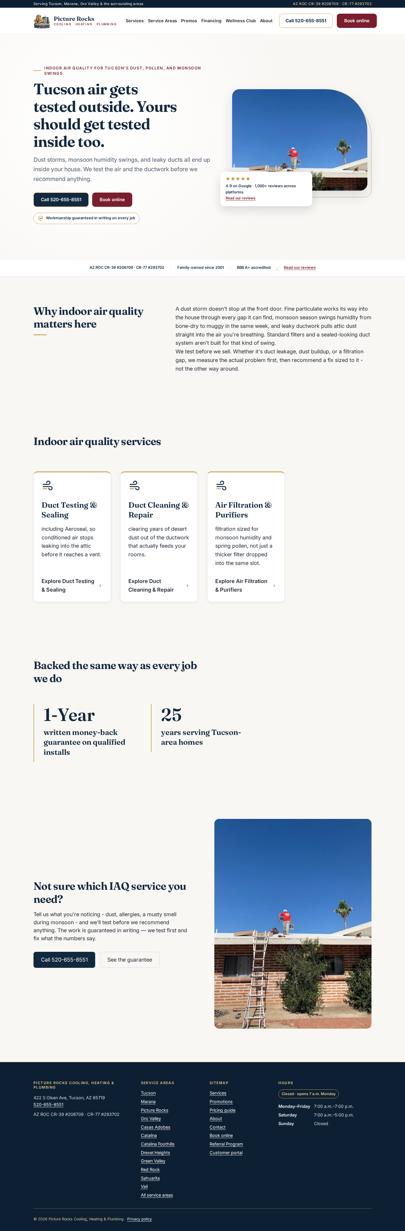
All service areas (157, 1194)
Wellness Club (241, 20)
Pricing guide (222, 1110)
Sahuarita (150, 1178)
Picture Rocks (154, 1110)
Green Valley (153, 1160)
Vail (144, 1186)
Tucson (148, 1092)
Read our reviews (241, 198)
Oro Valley (151, 1118)
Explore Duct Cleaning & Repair (151, 585)
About (266, 20)
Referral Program (226, 1143)
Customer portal (226, 1152)
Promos (189, 20)
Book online (356, 20)
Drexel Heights (155, 1152)
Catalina (149, 1135)
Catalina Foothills (158, 1143)
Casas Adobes (155, 1127)
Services (135, 20)
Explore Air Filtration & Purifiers (241, 585)
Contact (218, 1127)
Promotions (221, 1101)
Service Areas (162, 20)
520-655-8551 (48, 1104)
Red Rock (150, 1169)
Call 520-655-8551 (61, 199)
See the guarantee (129, 960)
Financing (211, 20)
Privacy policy (139, 1219)
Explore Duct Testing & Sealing (68, 585)
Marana (148, 1101)
